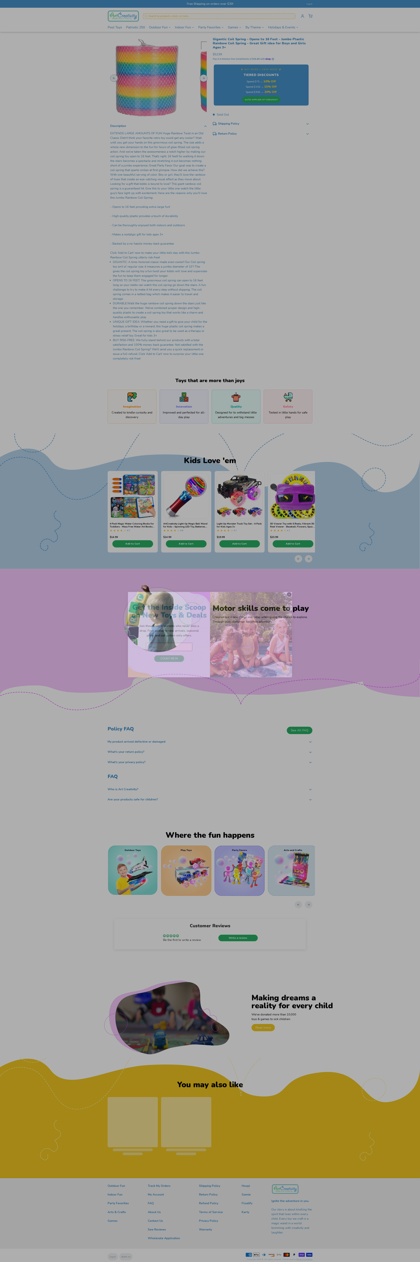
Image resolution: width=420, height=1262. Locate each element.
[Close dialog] (289, 591)
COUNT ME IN (169, 654)
